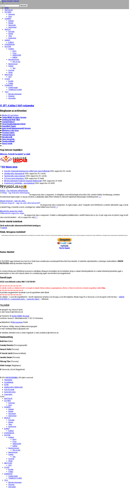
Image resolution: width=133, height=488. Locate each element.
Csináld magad (13, 87)
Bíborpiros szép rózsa (10, 130)
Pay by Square (64, 248)
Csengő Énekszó (8, 122)
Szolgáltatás (8, 382)
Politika (10, 472)
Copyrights (8, 394)
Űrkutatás (11, 96)
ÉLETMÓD (8, 12)
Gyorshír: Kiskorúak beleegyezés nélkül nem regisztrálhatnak (27, 171)
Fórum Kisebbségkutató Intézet (14, 124)
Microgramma (17, 322)
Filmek (10, 461)
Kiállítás (14, 57)
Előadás (10, 23)
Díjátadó (11, 21)
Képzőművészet (13, 60)
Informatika (12, 98)
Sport (10, 405)
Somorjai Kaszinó (8, 135)
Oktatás (10, 34)
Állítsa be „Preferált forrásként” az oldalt (15, 154)
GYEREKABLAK (9, 433)
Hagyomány (12, 25)
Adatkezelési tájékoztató (13, 387)
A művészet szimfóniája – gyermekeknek (19, 183)
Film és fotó (16, 62)
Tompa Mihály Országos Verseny (14, 117)
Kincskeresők (7, 137)
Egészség (11, 403)
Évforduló (11, 32)
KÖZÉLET (8, 29)
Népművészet (13, 64)
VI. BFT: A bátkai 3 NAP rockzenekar (17, 105)
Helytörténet (12, 27)
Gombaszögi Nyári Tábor (11, 120)
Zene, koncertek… (8, 139)
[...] (100, 197)
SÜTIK (6, 385)
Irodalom (11, 49)
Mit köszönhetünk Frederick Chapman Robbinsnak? (23, 181)
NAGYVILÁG (8, 463)
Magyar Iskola (11, 167)
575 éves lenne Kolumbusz (14, 178)
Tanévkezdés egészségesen (14, 176)
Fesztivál (11, 459)
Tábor (10, 424)
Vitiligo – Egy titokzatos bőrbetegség (14, 191)
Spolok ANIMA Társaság (20, 316)
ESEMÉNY (8, 19)
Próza (14, 53)
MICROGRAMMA (12, 377)
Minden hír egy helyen (10, 115)
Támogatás (8, 380)
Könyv (14, 51)
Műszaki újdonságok (15, 94)
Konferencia (12, 38)
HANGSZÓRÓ (16, 55)
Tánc (14, 68)
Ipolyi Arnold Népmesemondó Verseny (16, 128)
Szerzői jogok (9, 389)
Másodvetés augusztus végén (11, 211)
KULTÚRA (8, 47)
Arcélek (10, 470)
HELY (10, 465)
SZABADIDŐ (9, 85)
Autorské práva (9, 392)
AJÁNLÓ (7, 429)
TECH (6, 92)
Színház (10, 66)
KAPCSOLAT (8, 399)
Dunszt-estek (7, 143)
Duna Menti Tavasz (9, 126)
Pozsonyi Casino (8, 133)
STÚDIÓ (7, 79)
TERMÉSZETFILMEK (15, 90)
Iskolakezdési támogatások (14, 173)
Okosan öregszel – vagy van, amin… (13, 201)
